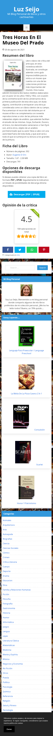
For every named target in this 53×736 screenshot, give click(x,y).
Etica (5, 585)
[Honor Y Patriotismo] (26, 487)
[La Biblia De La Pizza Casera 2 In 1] (26, 377)
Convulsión (39, 429)
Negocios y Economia (13, 663)
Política (6, 682)
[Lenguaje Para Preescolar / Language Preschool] (26, 336)
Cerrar (9, 729)
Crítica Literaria (10, 562)
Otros (5, 673)
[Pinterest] (44, 249)
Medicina (7, 650)
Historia (6, 613)
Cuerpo (6, 566)
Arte (18, 255)
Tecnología (8, 710)
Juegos (6, 626)
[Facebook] (7, 249)
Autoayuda (8, 534)
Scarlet (39, 464)
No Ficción (7, 668)
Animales (7, 520)
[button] (26, 27)
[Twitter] (19, 249)
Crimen (6, 557)
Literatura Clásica (11, 640)
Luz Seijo (26, 9)
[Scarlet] (23, 452)
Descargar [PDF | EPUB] (26, 194)
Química (6, 691)
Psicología (7, 687)
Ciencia (6, 543)
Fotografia (7, 603)
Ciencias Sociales (10, 548)
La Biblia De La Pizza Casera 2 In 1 (26, 393)
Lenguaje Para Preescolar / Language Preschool (26, 352)
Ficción (6, 594)
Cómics (6, 552)
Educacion (7, 580)
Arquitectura (9, 525)
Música (6, 659)
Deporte (6, 571)
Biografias (7, 539)
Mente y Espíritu (10, 654)
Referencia (8, 696)
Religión (6, 700)
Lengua (6, 631)
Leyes (5, 636)
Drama (6, 576)
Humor (6, 617)
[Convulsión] (21, 416)
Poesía (6, 677)
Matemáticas (9, 645)
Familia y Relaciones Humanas (17, 589)
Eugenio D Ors (19, 154)
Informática (8, 622)
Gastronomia (9, 608)
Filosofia (6, 599)
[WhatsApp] (31, 249)
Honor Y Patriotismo (26, 503)
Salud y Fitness (9, 705)
